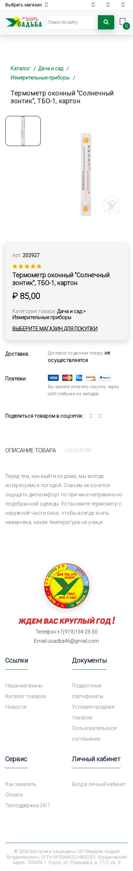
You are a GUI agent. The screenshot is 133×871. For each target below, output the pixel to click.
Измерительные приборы (40, 77)
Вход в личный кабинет (99, 784)
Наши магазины (24, 685)
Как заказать (20, 784)
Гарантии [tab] (78, 450)
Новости (15, 707)
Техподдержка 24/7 (27, 805)
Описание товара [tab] (30, 450)
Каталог (20, 68)
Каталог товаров (25, 696)
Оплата (14, 795)
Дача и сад (50, 68)
